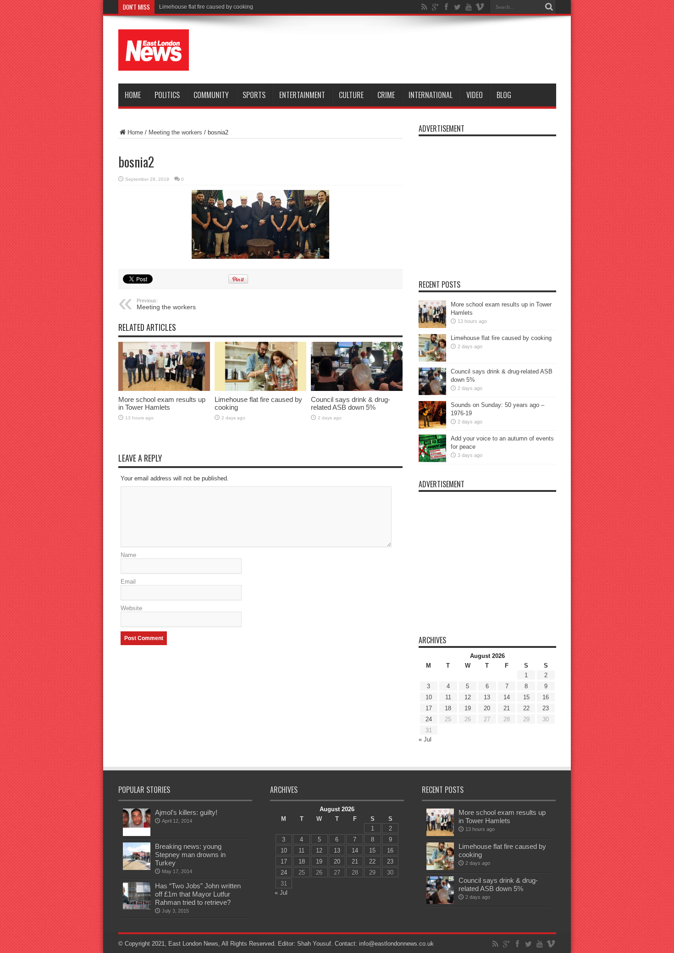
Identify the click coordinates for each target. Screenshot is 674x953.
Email (128, 581)
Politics (167, 94)
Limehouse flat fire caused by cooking (206, 7)
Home (133, 94)
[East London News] (153, 50)
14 (506, 697)
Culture (351, 94)
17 (428, 708)
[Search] (549, 7)
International (431, 94)
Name (128, 555)
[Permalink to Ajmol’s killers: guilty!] (136, 822)
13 (487, 697)
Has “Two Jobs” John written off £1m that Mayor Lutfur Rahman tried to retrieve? (198, 894)
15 (526, 697)
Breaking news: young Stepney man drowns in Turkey (190, 854)
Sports (254, 94)
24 (428, 719)
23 (545, 708)
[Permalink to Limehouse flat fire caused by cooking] (260, 366)
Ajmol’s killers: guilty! (186, 812)
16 (545, 697)
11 (448, 697)
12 (467, 697)
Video (474, 94)
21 (506, 708)
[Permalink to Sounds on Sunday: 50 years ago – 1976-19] (432, 415)
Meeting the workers (175, 132)
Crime (386, 94)
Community (211, 94)
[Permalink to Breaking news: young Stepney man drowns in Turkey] (136, 856)
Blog (504, 94)
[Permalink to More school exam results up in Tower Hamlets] (164, 366)
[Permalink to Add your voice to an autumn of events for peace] (432, 448)
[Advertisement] (389, 51)
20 (487, 708)
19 (467, 708)
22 (526, 708)
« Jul (425, 739)
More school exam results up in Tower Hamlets (161, 403)
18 (448, 708)
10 (428, 697)
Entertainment (302, 94)
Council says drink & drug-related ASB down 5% (350, 403)
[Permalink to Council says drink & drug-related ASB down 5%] (357, 366)
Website (131, 608)
